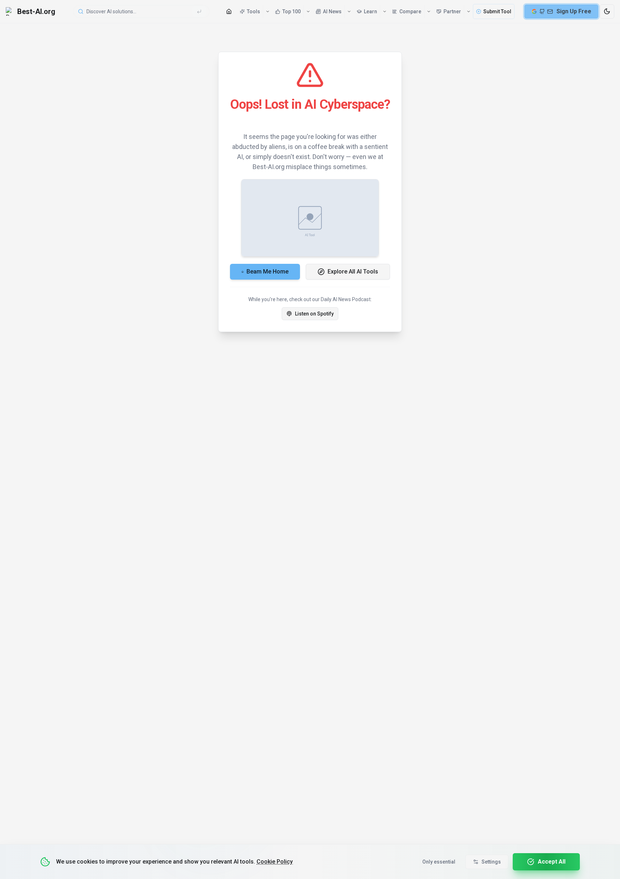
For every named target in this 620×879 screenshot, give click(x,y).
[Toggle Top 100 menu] (308, 11)
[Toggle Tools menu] (267, 11)
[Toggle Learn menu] (384, 11)
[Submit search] (199, 11)
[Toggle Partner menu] (468, 11)
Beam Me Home (267, 271)
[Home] (229, 11)
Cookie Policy (275, 861)
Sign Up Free (573, 11)
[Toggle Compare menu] (428, 11)
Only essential (438, 862)
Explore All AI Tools (353, 271)
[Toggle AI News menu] (348, 11)
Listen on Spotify (314, 314)
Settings (491, 862)
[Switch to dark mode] (607, 11)
